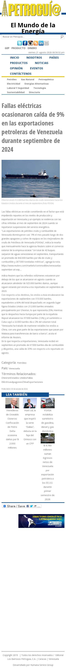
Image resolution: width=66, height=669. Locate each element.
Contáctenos (20, 73)
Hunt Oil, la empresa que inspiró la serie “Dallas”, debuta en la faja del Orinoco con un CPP (30, 427)
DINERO (32, 48)
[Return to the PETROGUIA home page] (31, 15)
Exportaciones (35, 381)
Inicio (14, 57)
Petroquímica (46, 79)
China (25, 381)
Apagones (17, 381)
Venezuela (14, 368)
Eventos (36, 68)
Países (54, 57)
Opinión (16, 68)
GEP (7, 48)
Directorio (34, 92)
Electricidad (13, 83)
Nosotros (34, 57)
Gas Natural (27, 79)
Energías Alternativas (37, 83)
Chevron (6, 377)
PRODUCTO (18, 48)
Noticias (41, 63)
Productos (18, 63)
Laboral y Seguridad (18, 88)
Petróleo (12, 79)
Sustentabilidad (16, 92)
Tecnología (39, 88)
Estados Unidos (18, 377)
